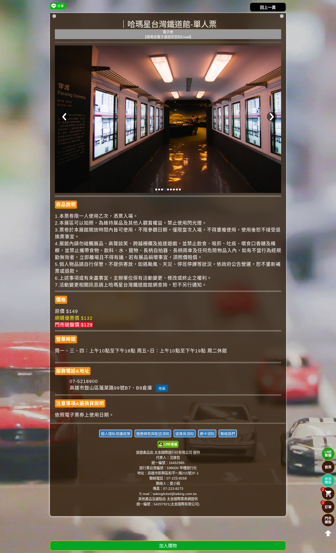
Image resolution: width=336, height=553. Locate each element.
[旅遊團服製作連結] (328, 480)
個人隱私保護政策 (115, 434)
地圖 (162, 388)
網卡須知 (207, 434)
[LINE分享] (57, 5)
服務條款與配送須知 (152, 434)
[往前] (64, 117)
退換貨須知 (184, 434)
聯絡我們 (227, 434)
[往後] (272, 117)
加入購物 (168, 545)
